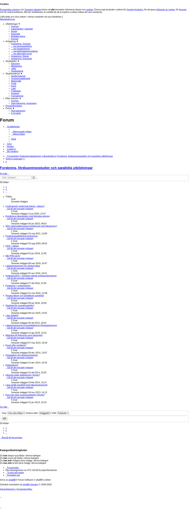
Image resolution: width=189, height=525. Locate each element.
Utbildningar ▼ (13, 24)
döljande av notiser (165, 9)
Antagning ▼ (12, 41)
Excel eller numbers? (16, 345)
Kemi (13, 86)
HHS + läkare (12, 246)
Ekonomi (15, 63)
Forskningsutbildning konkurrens (22, 236)
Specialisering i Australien (24, 103)
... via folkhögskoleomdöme (24, 51)
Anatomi (15, 93)
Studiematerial (18, 76)
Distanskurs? (12, 365)
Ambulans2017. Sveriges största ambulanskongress (31, 276)
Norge (14, 31)
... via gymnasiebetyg (21, 46)
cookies (89, 9)
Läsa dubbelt (12, 315)
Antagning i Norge (20, 56)
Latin (13, 88)
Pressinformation (14, 106)
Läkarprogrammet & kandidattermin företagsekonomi (31, 325)
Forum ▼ (10, 108)
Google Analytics (135, 9)
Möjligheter (16, 66)
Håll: (54, 413)
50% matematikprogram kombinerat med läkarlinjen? (31, 226)
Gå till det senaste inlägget (20, 209)
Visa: (4, 413)
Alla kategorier (18, 111)
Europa (14, 39)
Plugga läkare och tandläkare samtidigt (25, 295)
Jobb (13, 68)
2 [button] (6, 189)
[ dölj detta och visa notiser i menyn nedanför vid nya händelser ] (31, 17)
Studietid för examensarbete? (20, 305)
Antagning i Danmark (21, 59)
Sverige (15, 26)
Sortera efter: (32, 413)
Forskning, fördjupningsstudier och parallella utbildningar (46, 168)
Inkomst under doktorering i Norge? (23, 375)
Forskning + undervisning (18, 285)
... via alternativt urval (21, 54)
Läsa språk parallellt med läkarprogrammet (26, 385)
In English (16, 113)
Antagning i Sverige (20, 44)
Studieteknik (17, 71)
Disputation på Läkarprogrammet (22, 355)
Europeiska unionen (10, 9)
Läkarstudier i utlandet (22, 29)
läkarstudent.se (7, 19)
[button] (6, 192)
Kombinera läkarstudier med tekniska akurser (28, 216)
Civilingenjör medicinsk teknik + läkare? (25, 206)
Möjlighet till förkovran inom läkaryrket (24, 335)
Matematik (16, 81)
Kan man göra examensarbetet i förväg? (25, 395)
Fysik (13, 83)
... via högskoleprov (20, 49)
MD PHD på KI (13, 256)
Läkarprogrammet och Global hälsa (23, 266)
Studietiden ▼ (13, 61)
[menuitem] (21, 131)
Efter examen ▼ (13, 98)
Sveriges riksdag (32, 9)
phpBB (12, 480)
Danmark (15, 34)
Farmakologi (17, 96)
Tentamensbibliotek (20, 78)
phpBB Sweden (30, 484)
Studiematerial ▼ (14, 73)
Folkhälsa (16, 91)
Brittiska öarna (18, 36)
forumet (182, 9)
